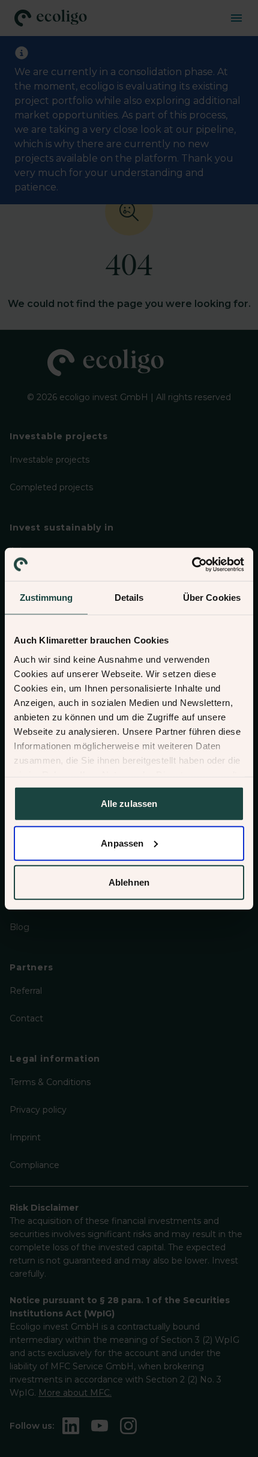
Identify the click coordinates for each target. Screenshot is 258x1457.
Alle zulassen (129, 803)
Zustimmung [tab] (46, 597)
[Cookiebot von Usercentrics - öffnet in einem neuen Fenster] (191, 564)
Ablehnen (129, 882)
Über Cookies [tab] (212, 597)
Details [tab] (129, 597)
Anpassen (122, 843)
